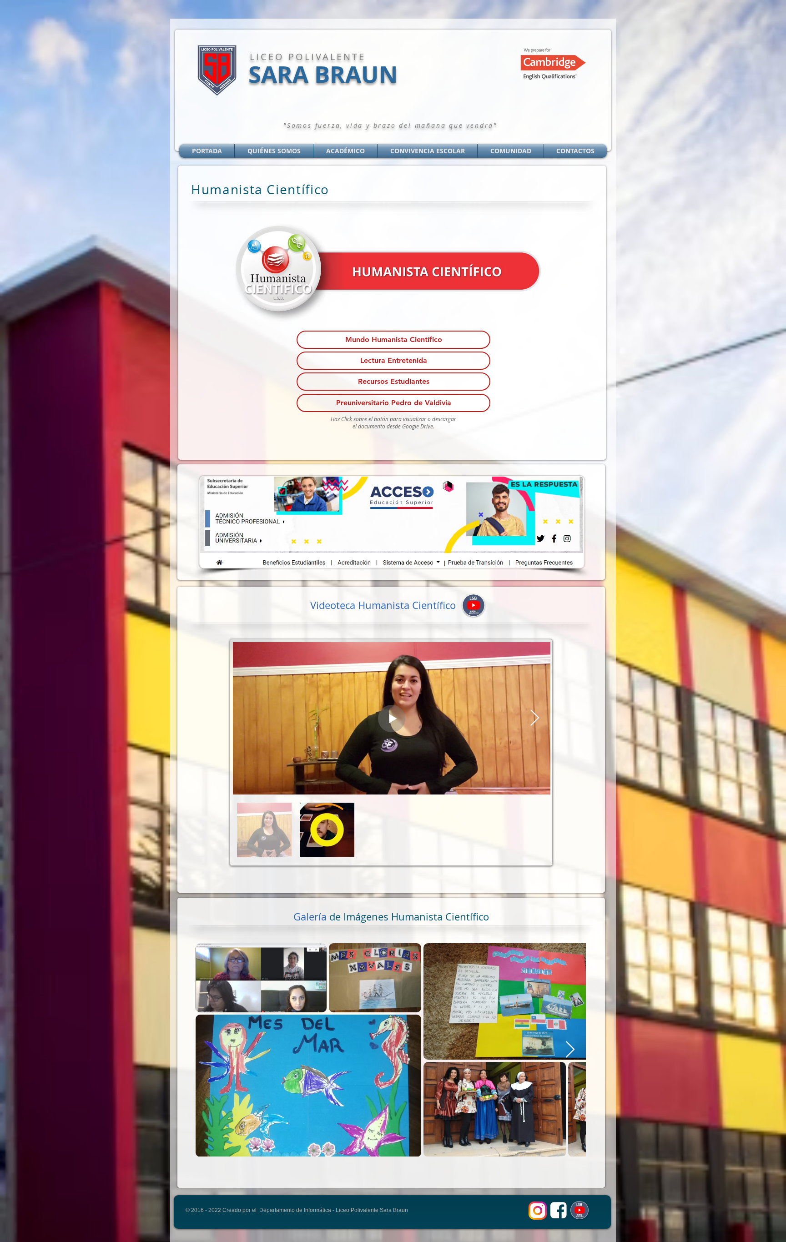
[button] (393, 340)
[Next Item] (534, 718)
